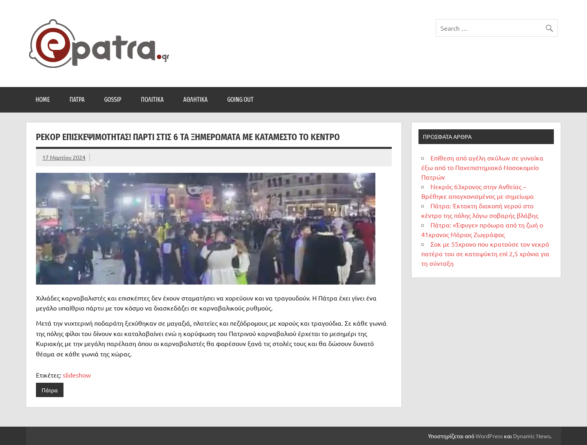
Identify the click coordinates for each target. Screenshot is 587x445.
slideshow (77, 375)
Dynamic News (531, 435)
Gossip (112, 99)
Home (43, 99)
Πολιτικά (152, 99)
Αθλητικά (195, 99)
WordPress (489, 435)
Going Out (240, 99)
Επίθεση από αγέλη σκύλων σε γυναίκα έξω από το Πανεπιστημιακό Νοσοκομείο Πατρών (482, 167)
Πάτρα (77, 99)
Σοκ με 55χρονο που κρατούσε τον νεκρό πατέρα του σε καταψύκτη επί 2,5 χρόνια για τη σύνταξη (485, 253)
